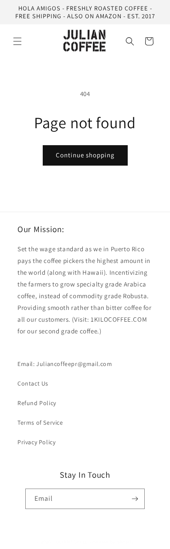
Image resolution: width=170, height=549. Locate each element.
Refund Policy (36, 403)
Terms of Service (40, 422)
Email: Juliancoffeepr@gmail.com (64, 364)
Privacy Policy (36, 442)
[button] (17, 41)
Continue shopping (85, 155)
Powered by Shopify (111, 542)
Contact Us (32, 383)
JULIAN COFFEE (71, 542)
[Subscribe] (134, 499)
